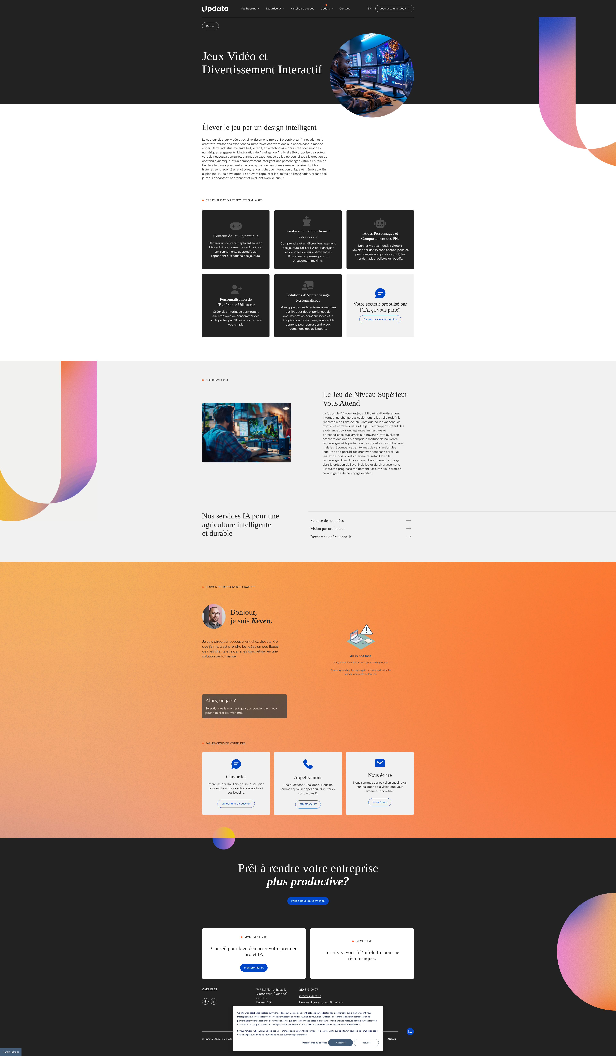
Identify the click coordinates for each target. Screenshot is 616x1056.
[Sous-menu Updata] (332, 8)
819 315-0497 (308, 804)
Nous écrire (379, 802)
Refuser (366, 1042)
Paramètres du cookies (314, 1042)
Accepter (340, 1042)
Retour (210, 26)
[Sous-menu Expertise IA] (283, 8)
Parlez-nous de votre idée (308, 901)
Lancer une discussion (236, 803)
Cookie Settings (11, 1052)
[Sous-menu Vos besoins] (258, 8)
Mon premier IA (254, 967)
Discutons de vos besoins (380, 319)
